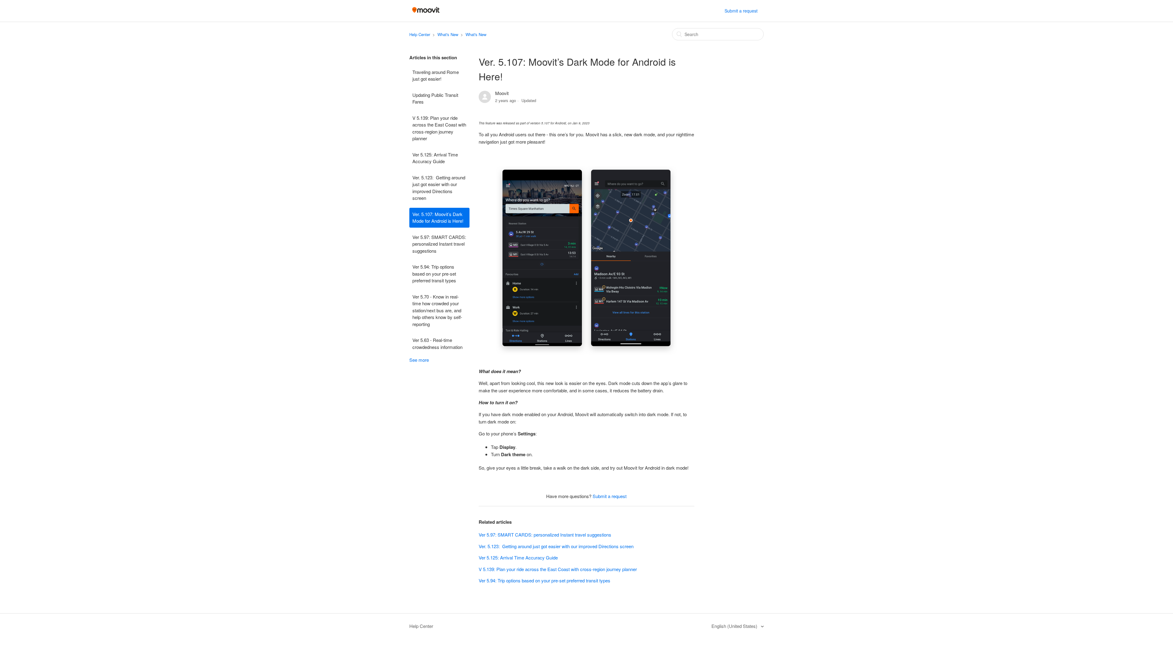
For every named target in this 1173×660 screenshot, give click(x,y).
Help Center (419, 34)
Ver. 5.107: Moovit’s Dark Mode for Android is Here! (437, 217)
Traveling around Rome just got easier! (435, 75)
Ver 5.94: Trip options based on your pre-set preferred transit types (434, 273)
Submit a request (741, 11)
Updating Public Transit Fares (435, 98)
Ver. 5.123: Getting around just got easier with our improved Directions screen (438, 187)
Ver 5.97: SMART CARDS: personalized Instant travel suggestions (439, 244)
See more (419, 360)
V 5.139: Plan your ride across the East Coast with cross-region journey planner (439, 128)
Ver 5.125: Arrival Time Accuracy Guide (435, 158)
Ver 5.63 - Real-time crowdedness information (437, 343)
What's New (447, 34)
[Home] (425, 13)
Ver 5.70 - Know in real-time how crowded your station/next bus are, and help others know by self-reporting (437, 310)
